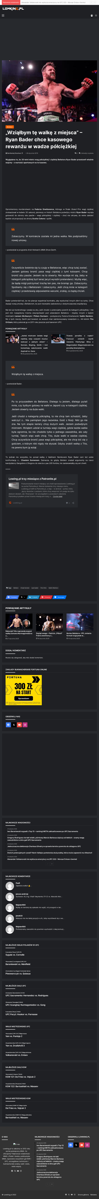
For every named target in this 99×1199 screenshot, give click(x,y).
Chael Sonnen (25, 588)
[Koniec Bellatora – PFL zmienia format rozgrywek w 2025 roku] (80, 622)
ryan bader (35, 588)
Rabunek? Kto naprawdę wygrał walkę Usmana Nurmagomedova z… (19, 633)
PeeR (18, 883)
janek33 (19, 916)
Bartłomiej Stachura (14, 153)
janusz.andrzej (22, 894)
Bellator (10, 127)
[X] (15, 1171)
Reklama (93, 1195)
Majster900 (21, 905)
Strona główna (83, 1195)
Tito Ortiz (43, 588)
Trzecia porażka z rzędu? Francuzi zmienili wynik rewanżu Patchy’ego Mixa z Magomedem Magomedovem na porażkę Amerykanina (79, 342)
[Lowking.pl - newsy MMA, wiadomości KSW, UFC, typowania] (13, 9)
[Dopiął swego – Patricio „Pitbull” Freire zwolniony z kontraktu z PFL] (49, 622)
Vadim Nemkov (53, 588)
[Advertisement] (49, 39)
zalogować (18, 658)
